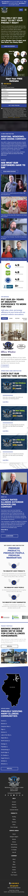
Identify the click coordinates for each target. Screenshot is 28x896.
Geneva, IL (4, 732)
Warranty (14, 804)
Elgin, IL (3, 729)
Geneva (14, 842)
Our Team (14, 872)
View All (9, 646)
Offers (14, 864)
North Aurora (14, 844)
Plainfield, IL (4, 746)
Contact (14, 802)
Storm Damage (14, 827)
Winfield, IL (4, 761)
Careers (14, 869)
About (14, 859)
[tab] (4, 318)
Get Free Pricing (14, 105)
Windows (14, 822)
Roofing (14, 816)
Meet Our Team (20, 75)
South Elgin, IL (5, 752)
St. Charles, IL (5, 755)
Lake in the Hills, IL (6, 735)
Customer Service (14, 809)
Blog (14, 862)
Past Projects (14, 875)
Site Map (17, 890)
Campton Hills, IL (6, 726)
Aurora (14, 834)
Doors (14, 824)
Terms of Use (10, 117)
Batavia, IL (4, 723)
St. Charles (14, 849)
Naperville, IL (4, 738)
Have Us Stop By (9, 46)
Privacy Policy (17, 117)
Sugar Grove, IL (5, 758)
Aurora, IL (3, 721)
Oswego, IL (4, 744)
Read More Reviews (9, 171)
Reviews (14, 867)
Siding (14, 819)
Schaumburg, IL (5, 749)
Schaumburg (14, 847)
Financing (14, 807)
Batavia (14, 839)
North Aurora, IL (5, 740)
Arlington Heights (14, 836)
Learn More (5, 366)
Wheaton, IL (4, 764)
